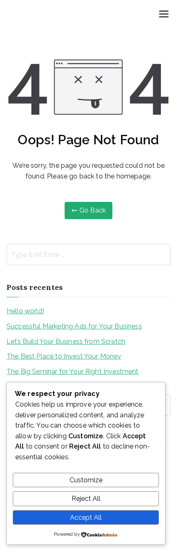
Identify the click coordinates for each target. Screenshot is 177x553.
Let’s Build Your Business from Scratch (66, 341)
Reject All (86, 498)
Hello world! (25, 311)
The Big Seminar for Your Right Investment (73, 371)
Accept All (86, 517)
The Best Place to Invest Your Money (64, 356)
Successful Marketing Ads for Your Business (74, 326)
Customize (86, 480)
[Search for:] (88, 254)
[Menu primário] (163, 14)
